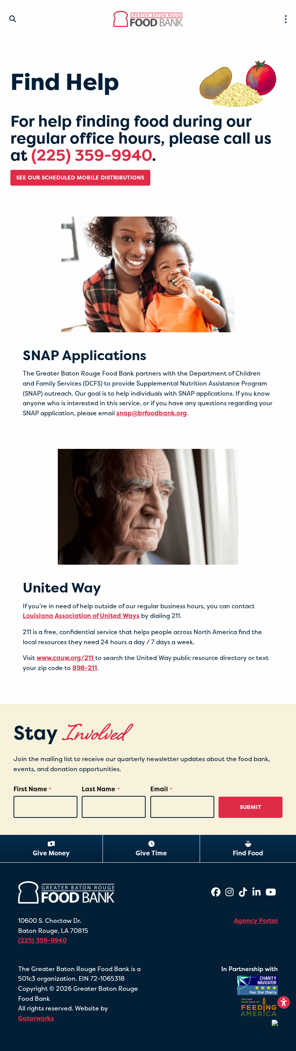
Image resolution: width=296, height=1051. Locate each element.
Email (161, 789)
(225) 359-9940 (91, 155)
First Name (31, 789)
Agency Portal (256, 920)
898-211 (84, 667)
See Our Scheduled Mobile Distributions (80, 177)
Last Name (100, 789)
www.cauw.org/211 (66, 657)
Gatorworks (36, 1018)
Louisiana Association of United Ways (81, 615)
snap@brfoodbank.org (151, 413)
